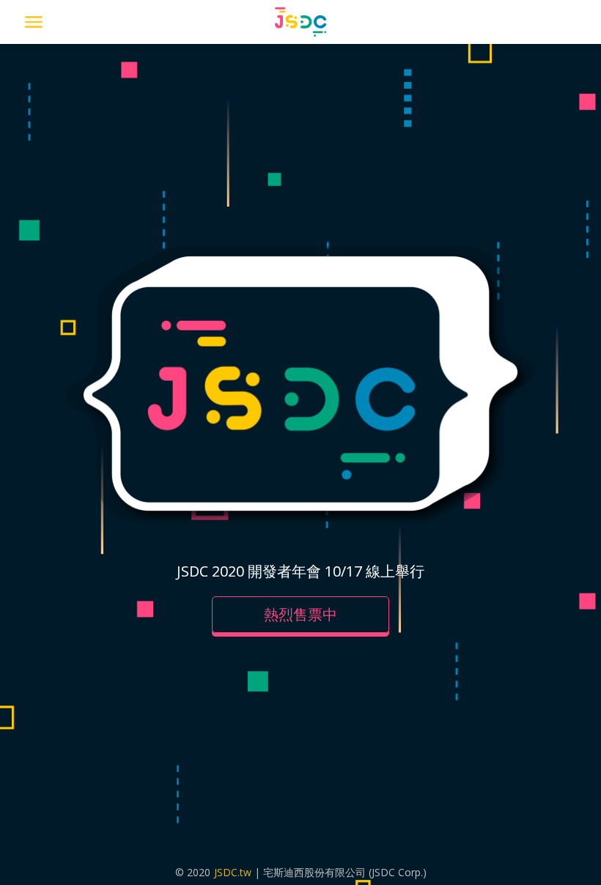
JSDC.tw (232, 872)
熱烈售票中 (300, 614)
